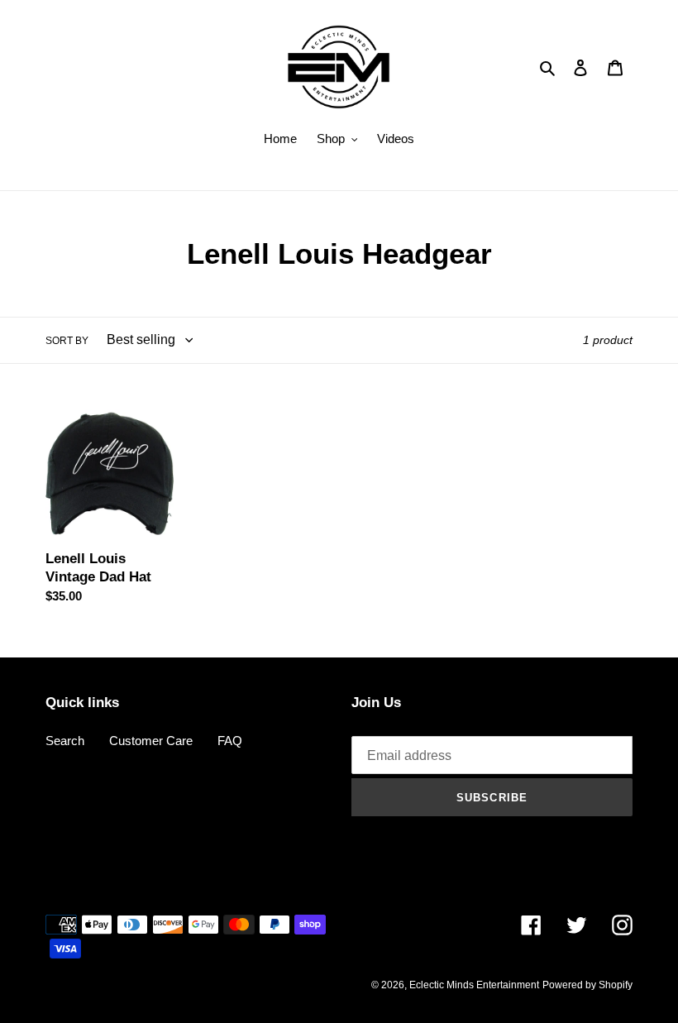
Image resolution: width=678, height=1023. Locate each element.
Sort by (66, 341)
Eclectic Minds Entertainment (474, 985)
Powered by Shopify (587, 985)
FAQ (229, 741)
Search (64, 741)
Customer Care (151, 741)
